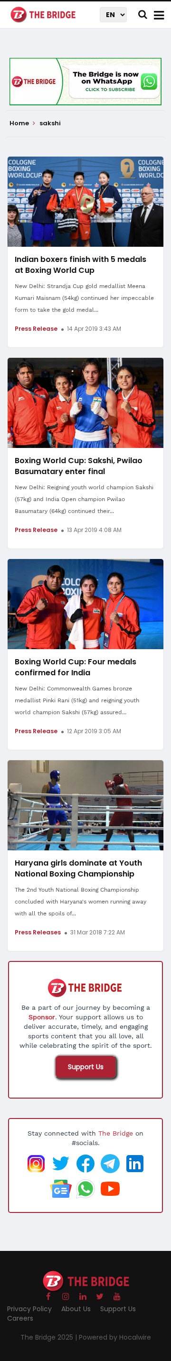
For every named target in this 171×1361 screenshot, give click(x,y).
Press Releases (38, 932)
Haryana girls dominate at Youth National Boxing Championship (78, 868)
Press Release (36, 329)
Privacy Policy (29, 1309)
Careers (20, 1318)
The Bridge (115, 1133)
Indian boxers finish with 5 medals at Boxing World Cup (80, 265)
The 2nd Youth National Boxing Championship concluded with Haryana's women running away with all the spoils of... (80, 901)
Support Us (86, 1067)
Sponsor (41, 1017)
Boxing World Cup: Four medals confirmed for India (75, 667)
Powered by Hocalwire (115, 1337)
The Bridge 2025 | (49, 1337)
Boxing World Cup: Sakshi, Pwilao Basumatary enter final (78, 466)
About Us (76, 1309)
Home (20, 123)
